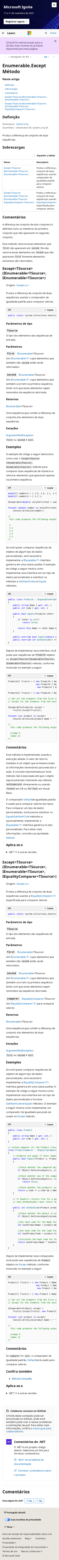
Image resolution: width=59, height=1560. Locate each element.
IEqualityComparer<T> (43, 896)
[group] (29, 185)
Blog (27, 1538)
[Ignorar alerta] (54, 4)
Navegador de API (20, 56)
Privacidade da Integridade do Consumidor (24, 1547)
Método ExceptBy (22, 1378)
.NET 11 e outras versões (23, 852)
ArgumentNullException (19, 435)
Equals (42, 581)
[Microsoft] (29, 33)
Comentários (11, 92)
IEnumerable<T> (20, 358)
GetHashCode (27, 581)
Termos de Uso (9, 1551)
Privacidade (8, 1542)
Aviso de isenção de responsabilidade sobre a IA (27, 1534)
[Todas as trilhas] (5, 57)
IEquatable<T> (31, 560)
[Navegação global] (3, 33)
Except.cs (22, 285)
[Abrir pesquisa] (46, 33)
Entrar (53, 33)
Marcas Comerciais (30, 1551)
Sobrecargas (11, 88)
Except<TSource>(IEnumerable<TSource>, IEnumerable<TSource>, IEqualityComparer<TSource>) (26, 106)
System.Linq (22, 124)
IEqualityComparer (32, 998)
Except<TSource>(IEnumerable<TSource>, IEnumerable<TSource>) (26, 98)
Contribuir (40, 1538)
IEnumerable (24, 353)
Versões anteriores (11, 1538)
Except (21, 1116)
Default (28, 799)
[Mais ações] (54, 57)
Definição (9, 84)
